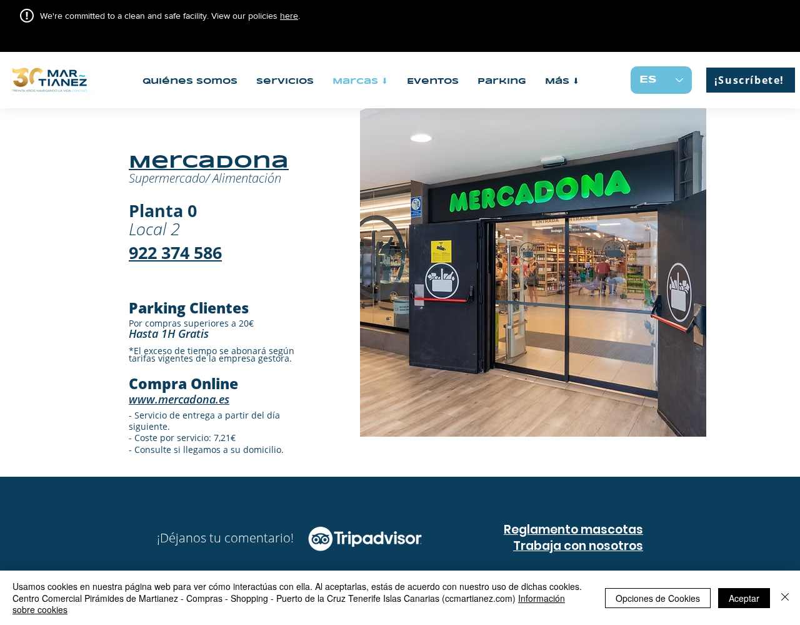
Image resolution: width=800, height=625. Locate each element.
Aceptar (744, 598)
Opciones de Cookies (658, 598)
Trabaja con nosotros (578, 545)
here (289, 16)
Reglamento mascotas (573, 529)
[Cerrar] (785, 598)
